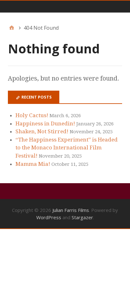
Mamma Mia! (32, 164)
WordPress (48, 217)
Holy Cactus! (31, 115)
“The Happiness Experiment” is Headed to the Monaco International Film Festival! (66, 147)
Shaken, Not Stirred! (41, 131)
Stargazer (82, 217)
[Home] (11, 28)
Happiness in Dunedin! (45, 123)
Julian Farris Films (70, 210)
